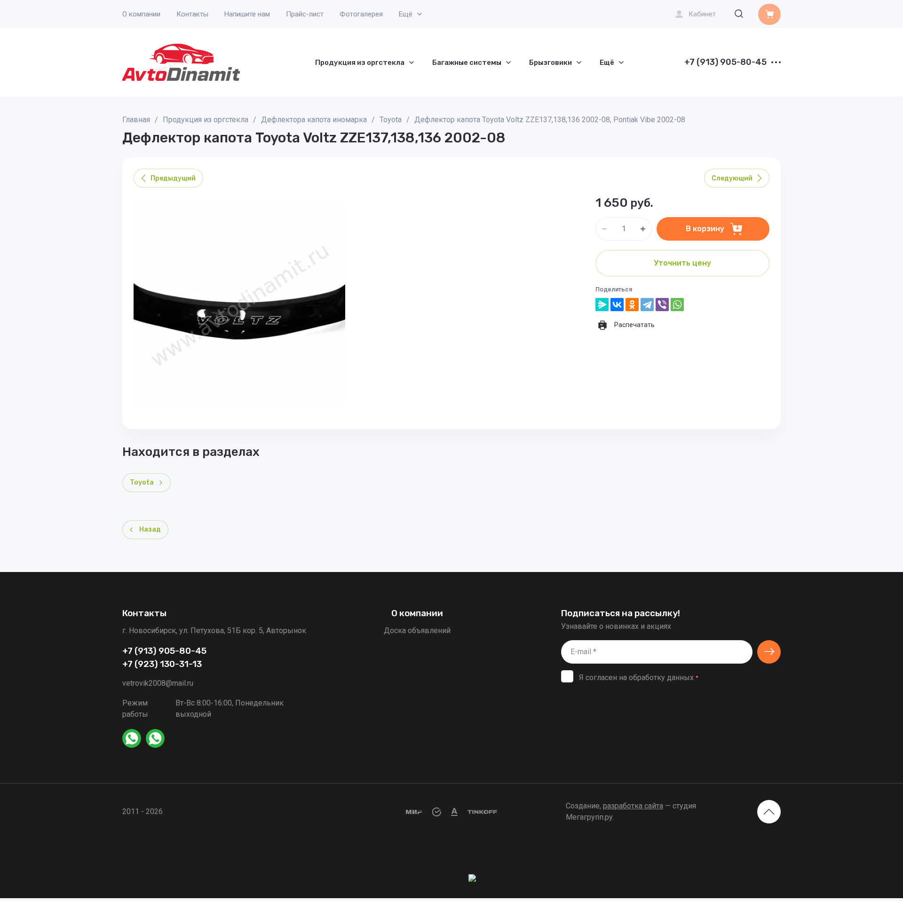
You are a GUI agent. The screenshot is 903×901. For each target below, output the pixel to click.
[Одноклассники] (632, 304)
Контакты (192, 14)
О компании (141, 14)
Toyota (391, 119)
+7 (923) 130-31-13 (162, 664)
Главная (136, 119)
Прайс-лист (305, 14)
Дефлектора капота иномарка (314, 119)
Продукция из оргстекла (205, 119)
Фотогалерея (361, 14)
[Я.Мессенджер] (602, 304)
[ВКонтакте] (617, 304)
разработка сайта (633, 805)
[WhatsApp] (677, 304)
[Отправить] (769, 652)
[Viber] (662, 304)
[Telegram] (647, 304)
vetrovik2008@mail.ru (157, 683)
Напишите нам (247, 14)
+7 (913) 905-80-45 (725, 62)
